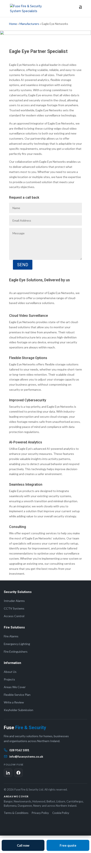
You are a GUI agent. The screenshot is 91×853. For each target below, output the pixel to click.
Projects (9, 679)
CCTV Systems (14, 608)
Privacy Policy (40, 813)
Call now (23, 845)
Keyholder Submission (18, 710)
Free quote (68, 845)
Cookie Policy (60, 813)
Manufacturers (29, 23)
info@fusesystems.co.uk (26, 756)
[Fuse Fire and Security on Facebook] (18, 772)
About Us (10, 671)
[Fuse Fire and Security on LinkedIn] (8, 772)
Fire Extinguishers (16, 651)
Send (22, 264)
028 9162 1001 (19, 750)
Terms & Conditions (16, 813)
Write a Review (14, 702)
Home (13, 23)
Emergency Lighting (17, 644)
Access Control (14, 616)
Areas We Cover (15, 687)
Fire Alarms (11, 636)
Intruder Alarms (14, 601)
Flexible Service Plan (17, 694)
